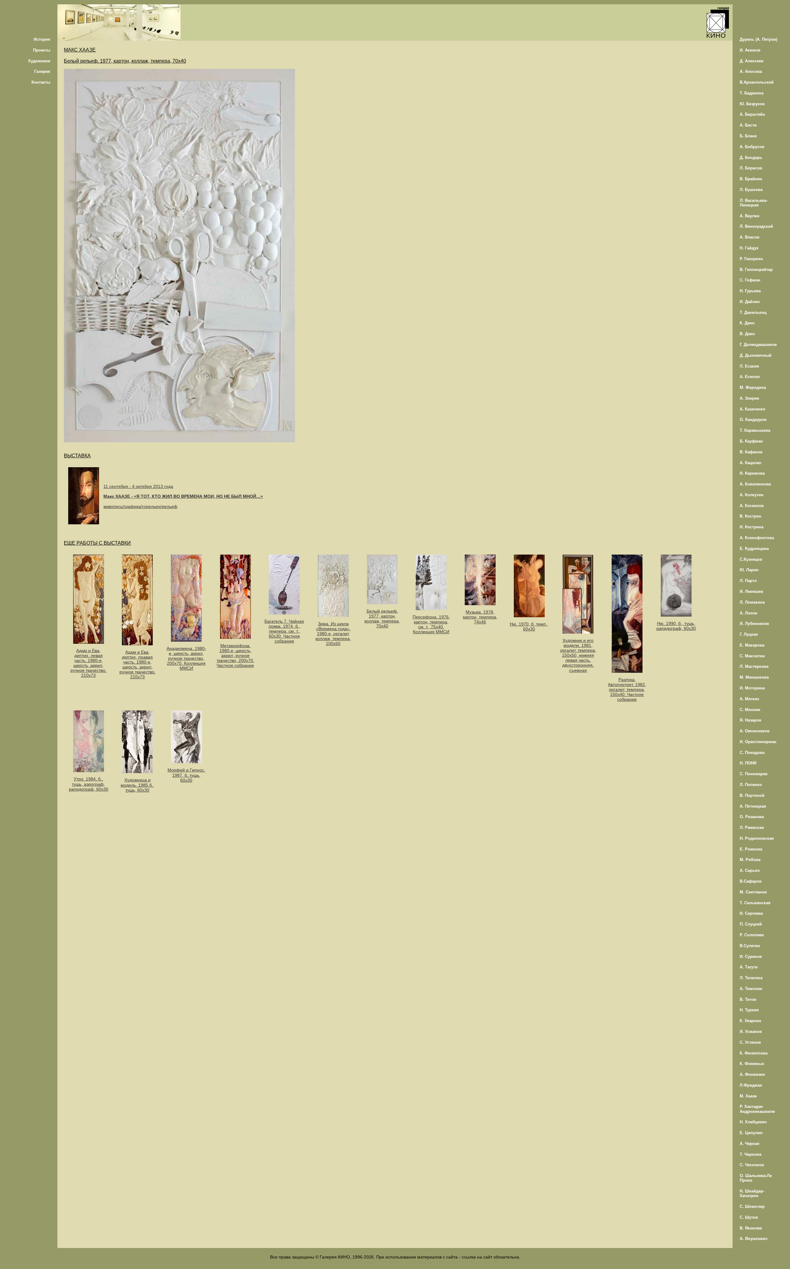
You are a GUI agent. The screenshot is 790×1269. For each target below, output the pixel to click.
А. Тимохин (751, 988)
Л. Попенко (751, 784)
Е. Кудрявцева (754, 548)
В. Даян (747, 333)
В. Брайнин (751, 179)
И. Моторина (752, 688)
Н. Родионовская (757, 838)
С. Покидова (752, 752)
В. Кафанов (751, 452)
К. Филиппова (753, 1053)
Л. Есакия (749, 366)
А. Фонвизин (752, 1074)
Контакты (40, 82)
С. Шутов (749, 1217)
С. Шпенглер (752, 1206)
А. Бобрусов (752, 146)
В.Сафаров (751, 881)
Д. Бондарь (751, 157)
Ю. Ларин (749, 570)
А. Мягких (749, 699)
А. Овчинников (755, 731)
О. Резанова (752, 816)
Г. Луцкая (749, 634)
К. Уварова (750, 1020)
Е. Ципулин (751, 1132)
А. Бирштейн (752, 114)
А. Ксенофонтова (757, 537)
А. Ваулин (749, 216)
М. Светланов (753, 892)
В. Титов (748, 999)
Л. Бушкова (751, 189)
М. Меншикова (754, 677)
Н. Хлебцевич (753, 1122)
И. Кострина (751, 527)
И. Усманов (751, 1031)
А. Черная (749, 1143)
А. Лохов (748, 613)
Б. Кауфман (751, 441)
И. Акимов (750, 50)
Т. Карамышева (755, 430)
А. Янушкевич (753, 1238)
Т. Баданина (751, 93)
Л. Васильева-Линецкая (753, 202)
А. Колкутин (751, 495)
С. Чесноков (752, 1165)
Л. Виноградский (756, 226)
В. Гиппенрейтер (756, 269)
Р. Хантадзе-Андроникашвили (757, 1108)
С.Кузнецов (751, 559)
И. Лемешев (751, 591)
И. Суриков (751, 956)
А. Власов (749, 237)
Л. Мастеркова (754, 666)
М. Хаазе (748, 1096)
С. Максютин (752, 656)
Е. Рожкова (751, 849)
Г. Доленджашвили (758, 344)
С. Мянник (750, 709)
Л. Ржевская (752, 827)
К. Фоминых (752, 1063)
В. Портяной (752, 795)
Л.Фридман (751, 1085)
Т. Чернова (750, 1154)
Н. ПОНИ (748, 763)
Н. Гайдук (749, 248)
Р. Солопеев (752, 935)
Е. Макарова (752, 645)
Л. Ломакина (752, 602)
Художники (39, 61)
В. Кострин (750, 516)
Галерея (42, 71)
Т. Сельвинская (755, 903)
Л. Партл (748, 580)
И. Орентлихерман (758, 741)
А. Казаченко (752, 409)
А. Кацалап (750, 462)
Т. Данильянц (753, 312)
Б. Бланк (748, 136)
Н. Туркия (749, 1010)
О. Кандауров (753, 419)
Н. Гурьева (750, 291)
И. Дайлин (750, 301)
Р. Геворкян (751, 258)
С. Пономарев (753, 774)
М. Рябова (750, 859)
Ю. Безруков (752, 104)
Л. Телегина (751, 978)
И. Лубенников (754, 623)
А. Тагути (749, 967)
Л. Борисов (751, 168)
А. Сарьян (750, 870)
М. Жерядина (753, 387)
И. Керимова (752, 473)
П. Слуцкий (751, 924)
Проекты (41, 50)
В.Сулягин (750, 945)
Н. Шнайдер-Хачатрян (752, 1193)
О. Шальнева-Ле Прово (756, 1178)
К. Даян (747, 323)
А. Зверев (749, 398)
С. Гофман (750, 280)
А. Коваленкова (755, 484)
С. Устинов (750, 1042)
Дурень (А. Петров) (758, 39)
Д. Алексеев (751, 61)
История (42, 39)
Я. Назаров (750, 720)
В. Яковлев (751, 1228)
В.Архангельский (757, 82)
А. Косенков (752, 505)
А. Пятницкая (753, 806)
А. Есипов (750, 376)
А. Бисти (748, 125)
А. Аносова (751, 71)
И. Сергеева (751, 913)
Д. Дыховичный (755, 355)
